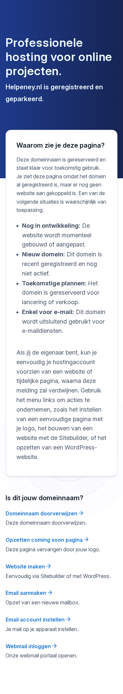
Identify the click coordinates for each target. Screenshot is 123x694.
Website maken (26, 566)
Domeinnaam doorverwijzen (42, 513)
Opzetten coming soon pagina (45, 539)
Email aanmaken (27, 593)
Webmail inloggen (29, 646)
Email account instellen (36, 619)
